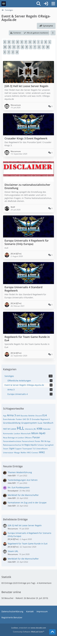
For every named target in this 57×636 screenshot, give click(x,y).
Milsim (34, 433)
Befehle (31, 415)
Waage (17, 452)
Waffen (23, 452)
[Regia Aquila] (3, 4)
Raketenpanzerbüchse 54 (13, 445)
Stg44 (11, 448)
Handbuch (48, 422)
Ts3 (34, 448)
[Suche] (39, 4)
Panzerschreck (28, 441)
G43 (24, 419)
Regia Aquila (30, 444)
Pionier (37, 441)
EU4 (44, 415)
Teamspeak (27, 448)
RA (42, 441)
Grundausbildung (11, 422)
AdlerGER (11, 475)
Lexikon (17, 433)
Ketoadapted (13, 490)
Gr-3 (29, 419)
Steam (5, 448)
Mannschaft (26, 433)
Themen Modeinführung (20, 472)
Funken (19, 419)
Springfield (49, 445)
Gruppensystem (29, 422)
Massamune (13, 528)
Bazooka (24, 415)
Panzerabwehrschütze (12, 441)
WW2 (42, 452)
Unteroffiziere (42, 448)
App (4, 415)
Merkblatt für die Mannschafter (23, 495)
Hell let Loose (9, 428)
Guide (40, 423)
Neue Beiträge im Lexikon (13, 437)
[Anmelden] (46, 3)
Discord (38, 415)
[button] (15, 32)
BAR (18, 415)
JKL (35, 429)
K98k (40, 428)
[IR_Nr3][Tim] (13, 539)
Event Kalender (9, 419)
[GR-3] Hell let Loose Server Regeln (25, 525)
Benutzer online (11, 592)
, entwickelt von (28, 627)
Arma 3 (11, 415)
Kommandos (8, 433)
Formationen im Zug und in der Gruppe (27, 502)
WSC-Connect (32, 452)
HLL (20, 428)
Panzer (36, 437)
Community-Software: (28, 631)
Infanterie (29, 429)
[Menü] (53, 4)
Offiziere (28, 437)
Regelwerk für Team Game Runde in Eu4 (27, 543)
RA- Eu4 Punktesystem (19, 487)
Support (18, 448)
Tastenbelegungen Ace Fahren (23, 480)
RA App (47, 441)
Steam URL (13, 551)
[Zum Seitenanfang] (52, 632)
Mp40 (42, 433)
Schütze (40, 445)
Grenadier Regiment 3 (41, 419)
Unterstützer (8, 452)
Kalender (47, 429)
